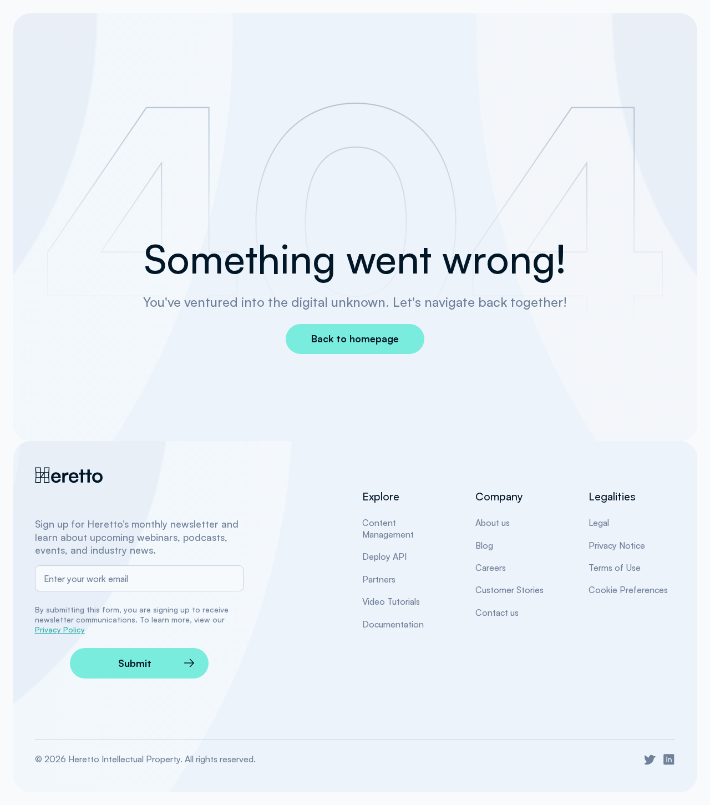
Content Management (388, 528)
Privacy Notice (617, 545)
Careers (490, 567)
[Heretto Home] (69, 475)
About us (492, 522)
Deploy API (384, 556)
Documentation (393, 624)
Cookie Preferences (628, 589)
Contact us (497, 612)
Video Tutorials (391, 601)
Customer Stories (509, 589)
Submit (134, 663)
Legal (599, 522)
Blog (484, 545)
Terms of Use (615, 567)
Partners (378, 579)
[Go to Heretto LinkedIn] (669, 759)
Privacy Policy (60, 629)
